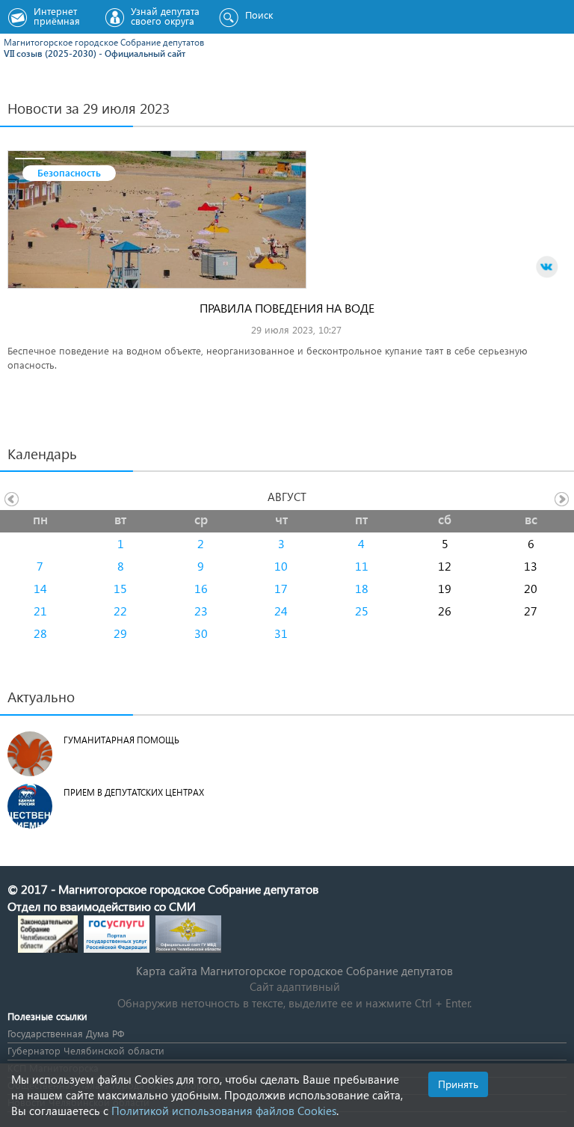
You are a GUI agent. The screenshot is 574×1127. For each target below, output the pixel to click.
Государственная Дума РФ (65, 1033)
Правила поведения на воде (287, 308)
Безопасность (69, 172)
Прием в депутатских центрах (134, 792)
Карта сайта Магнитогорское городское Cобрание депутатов (294, 970)
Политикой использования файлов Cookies (223, 1110)
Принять (458, 1084)
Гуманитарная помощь (121, 740)
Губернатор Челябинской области (85, 1050)
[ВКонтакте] (547, 267)
